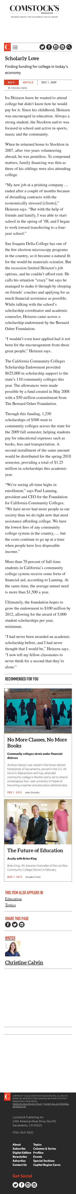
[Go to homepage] (34, 11)
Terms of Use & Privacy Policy (28, 1104)
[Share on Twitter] (15, 924)
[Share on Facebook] (8, 924)
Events (37, 1156)
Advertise (19, 1160)
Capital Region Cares (47, 1164)
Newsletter (20, 1156)
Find (69, 47)
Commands (3, 1191)
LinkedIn (62, 47)
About (17, 1144)
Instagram (56, 47)
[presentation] (7, 47)
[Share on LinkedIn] (22, 924)
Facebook (49, 47)
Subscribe (19, 1148)
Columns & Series (44, 1148)
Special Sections (44, 1160)
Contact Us (20, 1164)
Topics (10, 905)
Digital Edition (22, 1152)
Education (13, 898)
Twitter (42, 47)
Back (11, 82)
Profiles (38, 1152)
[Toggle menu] (15, 47)
